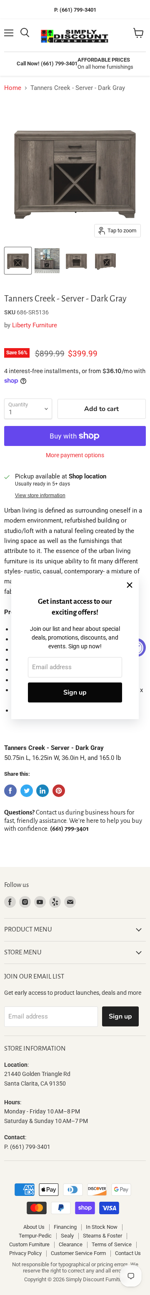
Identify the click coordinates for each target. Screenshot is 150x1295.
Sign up (75, 692)
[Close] (129, 585)
